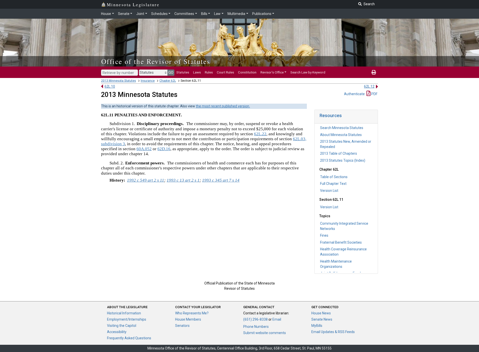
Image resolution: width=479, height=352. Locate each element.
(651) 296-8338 (255, 319)
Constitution (247, 72)
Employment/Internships (126, 319)
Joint (140, 14)
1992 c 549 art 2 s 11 (145, 180)
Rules (209, 72)
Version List (329, 191)
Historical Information (124, 313)
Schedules (159, 14)
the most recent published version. (223, 106)
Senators (182, 326)
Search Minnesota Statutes (341, 128)
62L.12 (369, 86)
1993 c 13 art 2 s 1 (183, 180)
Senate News (321, 319)
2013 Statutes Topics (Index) (342, 160)
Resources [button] (331, 115)
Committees (184, 14)
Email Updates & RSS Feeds (333, 332)
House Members (188, 319)
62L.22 (260, 134)
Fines (324, 235)
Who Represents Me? (192, 313)
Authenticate (354, 94)
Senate (123, 14)
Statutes (182, 72)
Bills (204, 14)
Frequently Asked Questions (129, 338)
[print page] (373, 72)
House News (321, 313)
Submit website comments (264, 333)
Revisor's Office (272, 72)
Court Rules (225, 72)
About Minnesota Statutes (341, 135)
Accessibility (116, 332)
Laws (197, 72)
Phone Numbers (256, 327)
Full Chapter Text (333, 184)
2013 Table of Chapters (338, 153)
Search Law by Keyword (307, 72)
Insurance (148, 80)
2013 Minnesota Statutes (118, 80)
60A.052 (144, 148)
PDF (373, 94)
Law (217, 14)
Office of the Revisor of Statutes (155, 61)
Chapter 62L (167, 80)
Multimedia (236, 14)
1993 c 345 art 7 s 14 (221, 180)
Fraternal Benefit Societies (341, 242)
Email (276, 319)
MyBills (316, 326)
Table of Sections (334, 177)
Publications (261, 14)
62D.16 (163, 148)
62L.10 (110, 86)
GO (170, 72)
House (106, 14)
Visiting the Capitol (121, 326)
